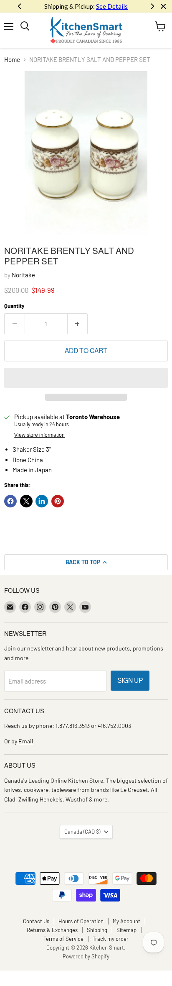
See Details (112, 6)
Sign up (130, 680)
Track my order (111, 938)
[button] (86, 378)
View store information (39, 435)
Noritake (23, 275)
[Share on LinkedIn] (41, 501)
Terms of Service (63, 938)
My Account (126, 921)
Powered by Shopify (86, 956)
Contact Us (36, 921)
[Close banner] (163, 6)
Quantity (14, 306)
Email (25, 741)
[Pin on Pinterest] (57, 501)
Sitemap (126, 930)
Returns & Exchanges (52, 930)
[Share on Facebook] (10, 501)
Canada (82, 831)
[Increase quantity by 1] (78, 323)
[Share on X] (26, 501)
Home (12, 59)
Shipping (97, 930)
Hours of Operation (81, 921)
